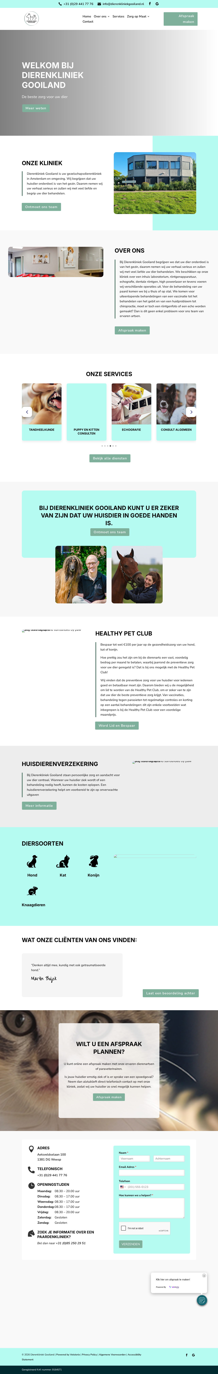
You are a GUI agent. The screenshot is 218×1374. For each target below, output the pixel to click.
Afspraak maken (186, 19)
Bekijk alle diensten (110, 458)
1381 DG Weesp (49, 1159)
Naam (123, 1153)
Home (87, 16)
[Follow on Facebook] (149, 4)
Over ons (100, 16)
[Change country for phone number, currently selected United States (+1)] (123, 1187)
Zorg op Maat (136, 16)
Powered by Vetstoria (68, 1354)
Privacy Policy (89, 1354)
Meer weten (36, 108)
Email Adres (127, 1167)
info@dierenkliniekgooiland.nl (123, 4)
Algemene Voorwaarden (112, 1354)
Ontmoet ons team (41, 207)
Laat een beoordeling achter (170, 993)
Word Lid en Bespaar (117, 725)
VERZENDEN (131, 1244)
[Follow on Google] (157, 4)
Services (118, 16)
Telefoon (124, 1181)
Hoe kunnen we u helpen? (136, 1195)
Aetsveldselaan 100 (51, 1154)
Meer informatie (39, 805)
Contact (88, 22)
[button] (27, 412)
